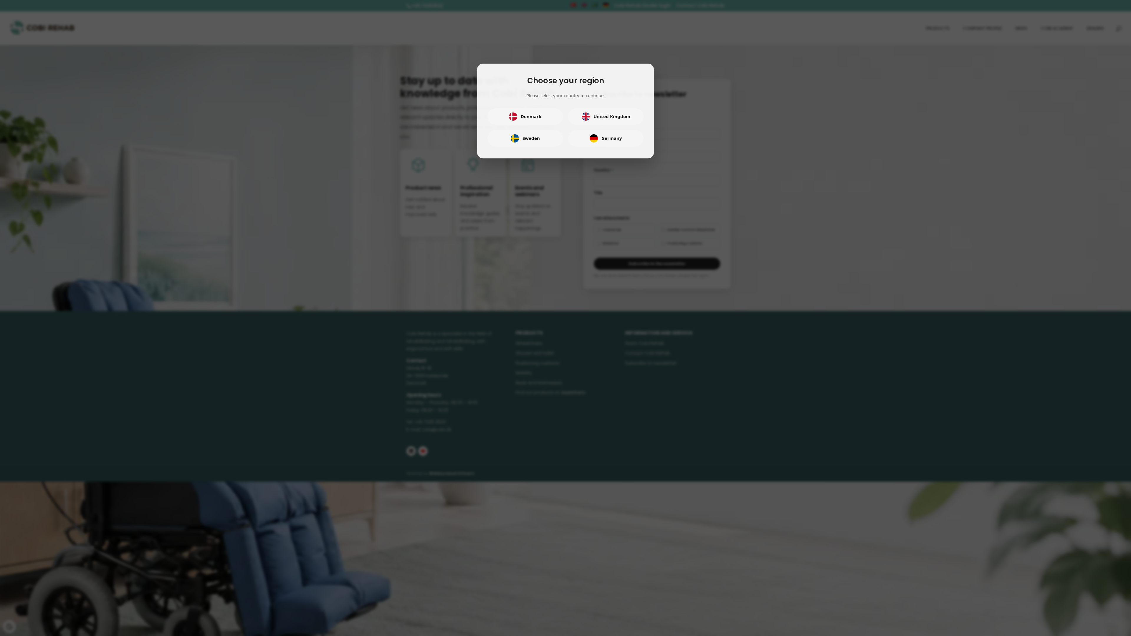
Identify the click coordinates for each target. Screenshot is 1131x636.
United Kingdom (611, 116)
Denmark (531, 116)
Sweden (531, 138)
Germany (611, 138)
